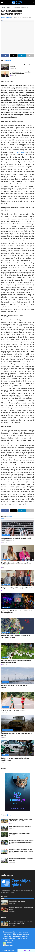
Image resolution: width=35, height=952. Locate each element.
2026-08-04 (4, 712)
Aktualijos (6, 534)
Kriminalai (6, 657)
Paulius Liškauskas (6, 17)
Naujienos (8, 7)
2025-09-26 (12, 903)
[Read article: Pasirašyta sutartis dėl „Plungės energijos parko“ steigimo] (17, 675)
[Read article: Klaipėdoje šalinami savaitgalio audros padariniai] (4, 834)
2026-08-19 (4, 542)
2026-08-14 (4, 567)
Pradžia (3, 7)
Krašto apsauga (7, 730)
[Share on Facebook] (5, 55)
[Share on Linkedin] (22, 55)
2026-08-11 (4, 639)
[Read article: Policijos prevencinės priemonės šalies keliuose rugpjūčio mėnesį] (17, 748)
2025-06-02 (12, 911)
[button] (4, 943)
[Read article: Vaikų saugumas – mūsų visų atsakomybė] (17, 700)
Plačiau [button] (10, 940)
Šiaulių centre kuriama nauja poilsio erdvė (20, 826)
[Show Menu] (2, 2)
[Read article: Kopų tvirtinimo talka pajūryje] (4, 902)
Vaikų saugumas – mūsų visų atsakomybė (13, 710)
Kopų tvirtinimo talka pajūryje (17, 901)
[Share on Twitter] (14, 55)
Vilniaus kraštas (20, 152)
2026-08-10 (4, 664)
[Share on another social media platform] (30, 55)
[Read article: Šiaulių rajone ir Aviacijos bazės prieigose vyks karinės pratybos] (17, 723)
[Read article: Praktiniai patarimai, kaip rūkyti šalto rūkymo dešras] (4, 909)
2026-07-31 (4, 762)
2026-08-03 (4, 737)
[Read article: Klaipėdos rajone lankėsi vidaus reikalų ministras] (5, 67)
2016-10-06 (16, 17)
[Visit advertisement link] (17, 792)
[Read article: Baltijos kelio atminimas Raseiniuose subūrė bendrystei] (4, 860)
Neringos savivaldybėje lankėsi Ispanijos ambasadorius (17, 588)
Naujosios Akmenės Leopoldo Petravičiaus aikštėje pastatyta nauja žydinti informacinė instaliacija (21, 851)
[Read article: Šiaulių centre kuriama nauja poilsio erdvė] (4, 828)
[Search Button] (33, 2)
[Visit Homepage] (17, 2)
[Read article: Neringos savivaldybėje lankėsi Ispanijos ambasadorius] (17, 578)
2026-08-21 (13, 68)
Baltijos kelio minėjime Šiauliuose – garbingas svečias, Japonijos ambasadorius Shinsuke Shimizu (21, 842)
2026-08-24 (12, 823)
